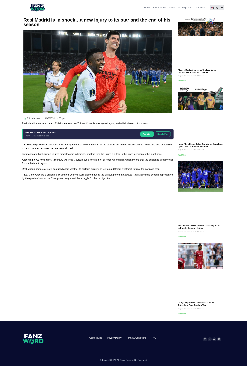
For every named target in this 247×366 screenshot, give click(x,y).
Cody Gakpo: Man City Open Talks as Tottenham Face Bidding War (196, 304)
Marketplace (184, 7)
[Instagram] (205, 339)
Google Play (162, 134)
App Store (147, 134)
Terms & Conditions (136, 338)
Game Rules (95, 338)
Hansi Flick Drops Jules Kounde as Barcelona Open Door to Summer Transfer (200, 145)
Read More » (182, 81)
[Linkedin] (219, 339)
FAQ (154, 338)
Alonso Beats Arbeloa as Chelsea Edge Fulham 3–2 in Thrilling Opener (197, 71)
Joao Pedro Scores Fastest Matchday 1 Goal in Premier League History (199, 227)
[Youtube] (214, 339)
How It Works (159, 7)
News (172, 7)
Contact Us (199, 7)
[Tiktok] (210, 339)
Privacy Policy (114, 338)
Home (147, 7)
